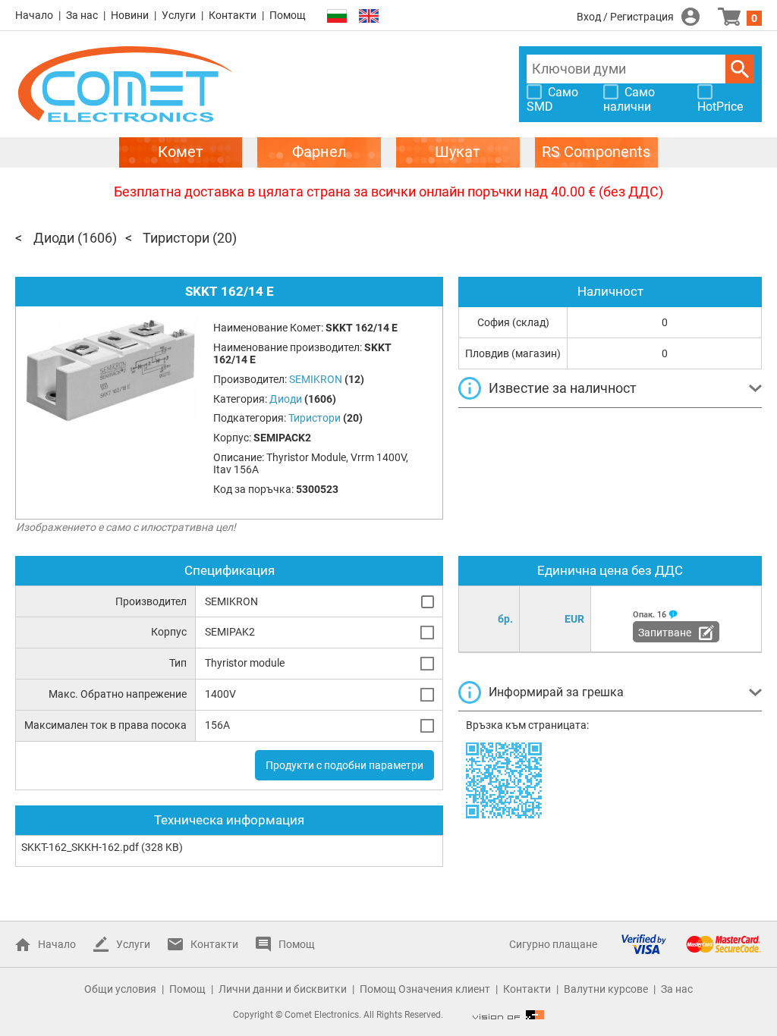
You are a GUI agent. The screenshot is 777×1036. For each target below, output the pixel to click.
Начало (34, 15)
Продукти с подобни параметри (344, 765)
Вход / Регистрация (625, 17)
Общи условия (120, 989)
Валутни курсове (606, 989)
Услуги (179, 15)
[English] (369, 16)
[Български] (337, 16)
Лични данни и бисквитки (283, 989)
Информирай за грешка (556, 692)
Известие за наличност (563, 388)
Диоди (53, 238)
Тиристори (176, 238)
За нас (82, 15)
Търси (739, 69)
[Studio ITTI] (508, 1014)
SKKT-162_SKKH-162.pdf (80, 847)
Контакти (232, 15)
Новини (130, 15)
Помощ (287, 15)
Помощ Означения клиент (425, 989)
